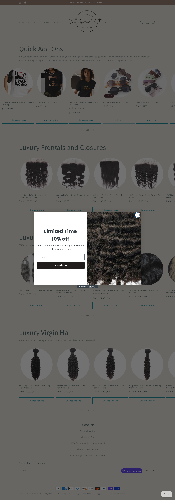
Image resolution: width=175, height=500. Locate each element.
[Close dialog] (137, 215)
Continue (61, 265)
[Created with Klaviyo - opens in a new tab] (87, 286)
